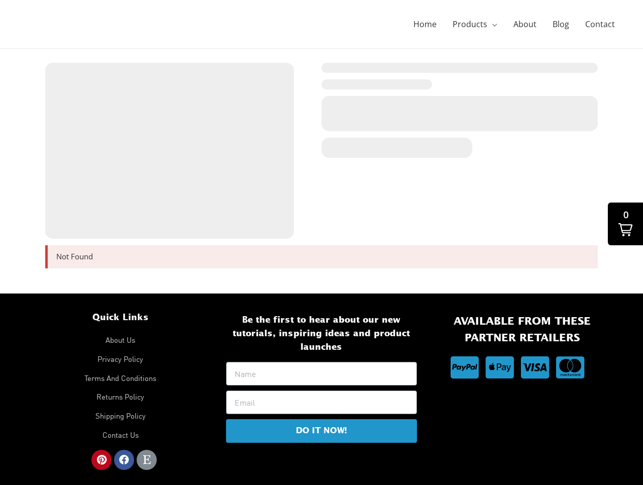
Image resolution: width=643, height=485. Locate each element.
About (525, 24)
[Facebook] (124, 460)
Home (425, 24)
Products (470, 24)
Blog (561, 24)
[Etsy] (147, 460)
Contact (600, 24)
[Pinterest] (101, 460)
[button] (625, 224)
